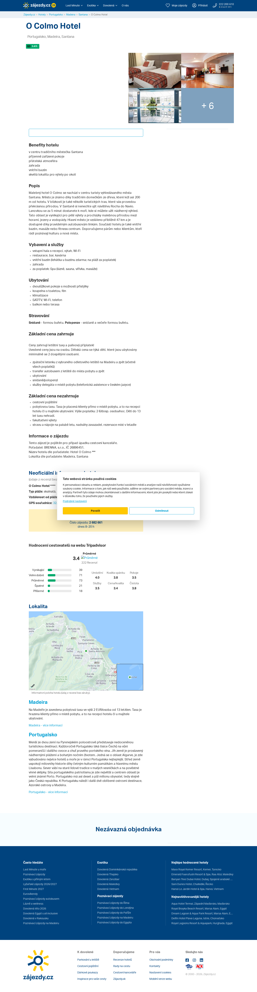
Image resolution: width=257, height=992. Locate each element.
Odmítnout (161, 510)
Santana (83, 14)
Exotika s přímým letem (36, 879)
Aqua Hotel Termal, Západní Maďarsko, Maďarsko (200, 903)
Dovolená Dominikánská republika (117, 869)
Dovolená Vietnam (108, 888)
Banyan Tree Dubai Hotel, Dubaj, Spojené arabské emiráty (202, 879)
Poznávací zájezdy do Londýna (115, 907)
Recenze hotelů (122, 959)
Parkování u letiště (88, 959)
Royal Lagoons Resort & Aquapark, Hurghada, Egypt (202, 923)
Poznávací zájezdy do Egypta (114, 922)
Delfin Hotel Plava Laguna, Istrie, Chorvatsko (197, 918)
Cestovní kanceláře (124, 972)
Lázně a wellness (33, 903)
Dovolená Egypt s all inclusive (40, 913)
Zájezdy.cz (29, 14)
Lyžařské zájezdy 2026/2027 (40, 884)
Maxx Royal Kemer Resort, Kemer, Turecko (196, 869)
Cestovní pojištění (87, 966)
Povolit (95, 510)
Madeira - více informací (45, 725)
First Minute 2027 (33, 888)
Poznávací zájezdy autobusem (41, 898)
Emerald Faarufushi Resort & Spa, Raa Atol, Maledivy (202, 874)
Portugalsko (56, 14)
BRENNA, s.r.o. (54, 447)
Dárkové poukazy (87, 972)
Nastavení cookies (160, 972)
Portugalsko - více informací (48, 792)
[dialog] (128, 496)
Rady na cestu (121, 966)
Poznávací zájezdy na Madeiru (41, 923)
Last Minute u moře (34, 869)
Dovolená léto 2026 (34, 908)
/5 (34, 46)
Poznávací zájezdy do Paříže (114, 912)
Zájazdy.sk (119, 978)
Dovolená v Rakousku (36, 918)
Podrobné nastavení (75, 501)
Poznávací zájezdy (34, 874)
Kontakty (154, 966)
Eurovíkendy (30, 893)
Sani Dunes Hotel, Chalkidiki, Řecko (192, 884)
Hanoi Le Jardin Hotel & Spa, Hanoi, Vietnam (197, 888)
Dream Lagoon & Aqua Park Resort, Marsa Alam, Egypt (202, 913)
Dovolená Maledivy (108, 884)
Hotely (42, 14)
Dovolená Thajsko (107, 874)
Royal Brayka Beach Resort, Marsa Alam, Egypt (199, 908)
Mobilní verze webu (160, 978)
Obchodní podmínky (161, 959)
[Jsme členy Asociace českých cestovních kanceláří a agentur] (191, 966)
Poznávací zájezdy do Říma (113, 902)
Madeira (70, 14)
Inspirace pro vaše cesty (91, 978)
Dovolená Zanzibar (108, 879)
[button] (74, 5)
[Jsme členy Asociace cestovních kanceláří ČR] (199, 966)
